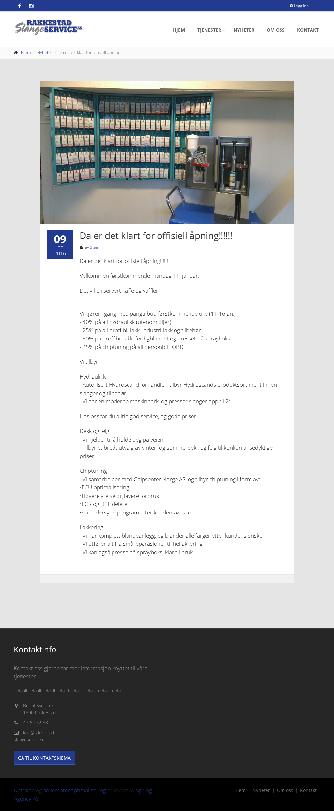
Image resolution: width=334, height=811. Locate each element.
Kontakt (308, 30)
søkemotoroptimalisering (74, 790)
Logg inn (301, 5)
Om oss (276, 30)
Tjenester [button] (209, 30)
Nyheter (244, 30)
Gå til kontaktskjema (44, 758)
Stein (94, 247)
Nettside (24, 790)
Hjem (179, 30)
